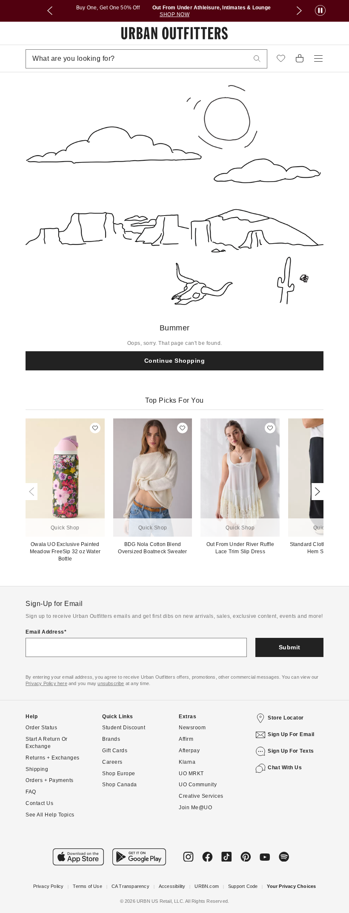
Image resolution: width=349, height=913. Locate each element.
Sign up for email (291, 734)
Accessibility (172, 886)
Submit (289, 647)
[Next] (315, 491)
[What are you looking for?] (257, 59)
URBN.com (207, 886)
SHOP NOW (174, 14)
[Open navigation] (318, 58)
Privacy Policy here (46, 683)
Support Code (242, 886)
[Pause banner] (320, 10)
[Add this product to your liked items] (95, 428)
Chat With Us (285, 768)
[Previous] (33, 491)
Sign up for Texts (291, 751)
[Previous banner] (49, 10)
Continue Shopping (174, 360)
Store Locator (286, 718)
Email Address (45, 632)
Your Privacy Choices (291, 886)
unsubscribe (110, 683)
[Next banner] (299, 10)
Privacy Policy (48, 886)
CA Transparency (130, 886)
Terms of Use (87, 886)
